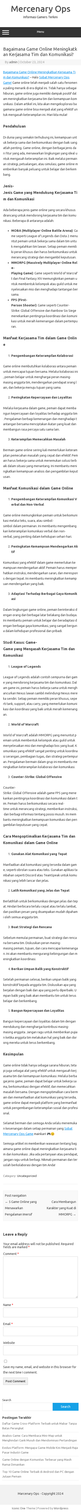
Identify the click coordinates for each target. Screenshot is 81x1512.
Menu (40, 31)
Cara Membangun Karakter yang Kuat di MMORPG (61, 1208)
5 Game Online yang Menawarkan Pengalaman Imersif (21, 1208)
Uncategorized (27, 1175)
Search (6, 1400)
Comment (11, 1254)
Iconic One (18, 1508)
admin (13, 62)
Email (8, 1324)
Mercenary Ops (40, 8)
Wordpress (61, 1508)
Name (8, 1305)
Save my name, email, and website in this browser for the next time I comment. (39, 1369)
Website (9, 1343)
